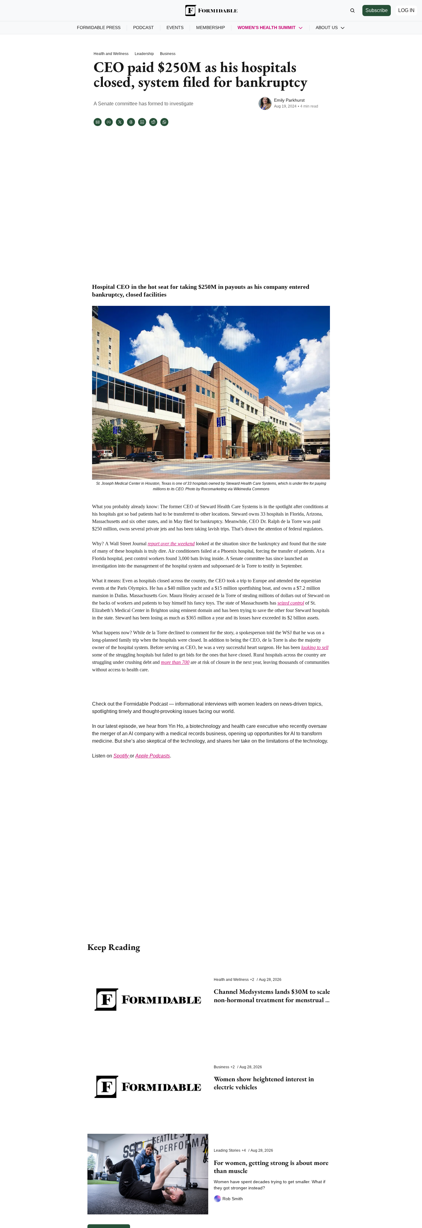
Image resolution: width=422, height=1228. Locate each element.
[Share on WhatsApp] (164, 122)
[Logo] (211, 10)
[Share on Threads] (131, 122)
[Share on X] (120, 122)
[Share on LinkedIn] (142, 122)
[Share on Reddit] (153, 122)
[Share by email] (98, 122)
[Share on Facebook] (109, 122)
